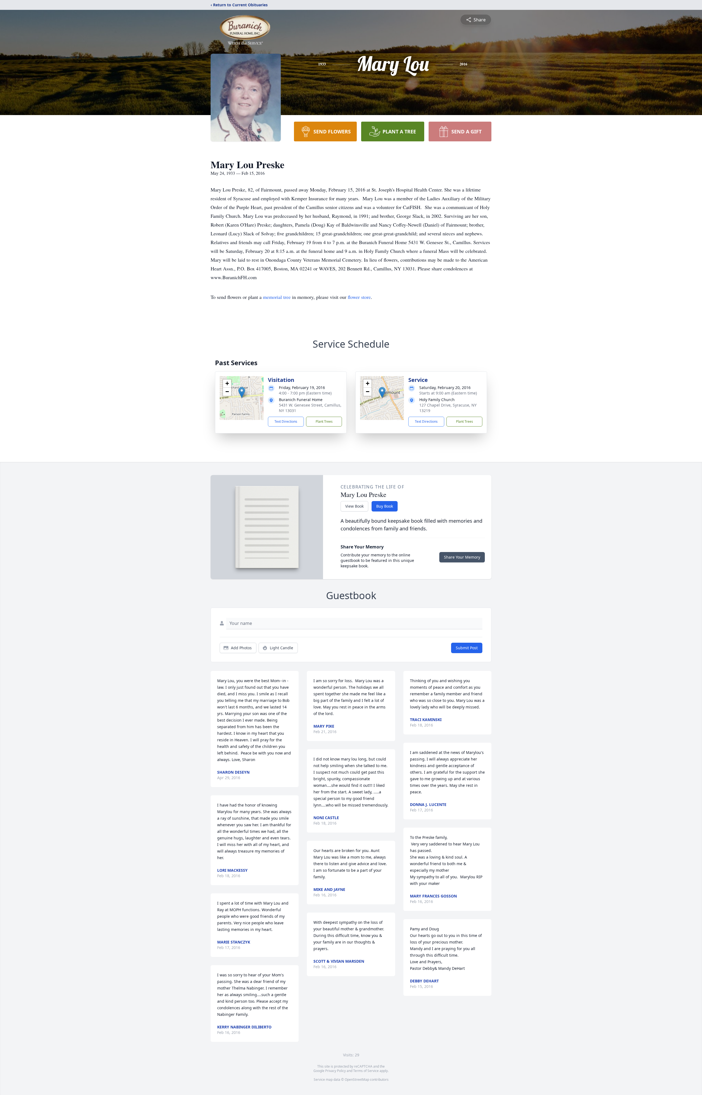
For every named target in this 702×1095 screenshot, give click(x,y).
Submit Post (467, 647)
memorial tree (277, 297)
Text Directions (285, 421)
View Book (354, 506)
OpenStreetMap (357, 1079)
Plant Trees (324, 421)
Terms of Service (366, 1070)
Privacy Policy (335, 1070)
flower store (359, 297)
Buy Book (384, 506)
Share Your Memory (462, 557)
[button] (241, 392)
